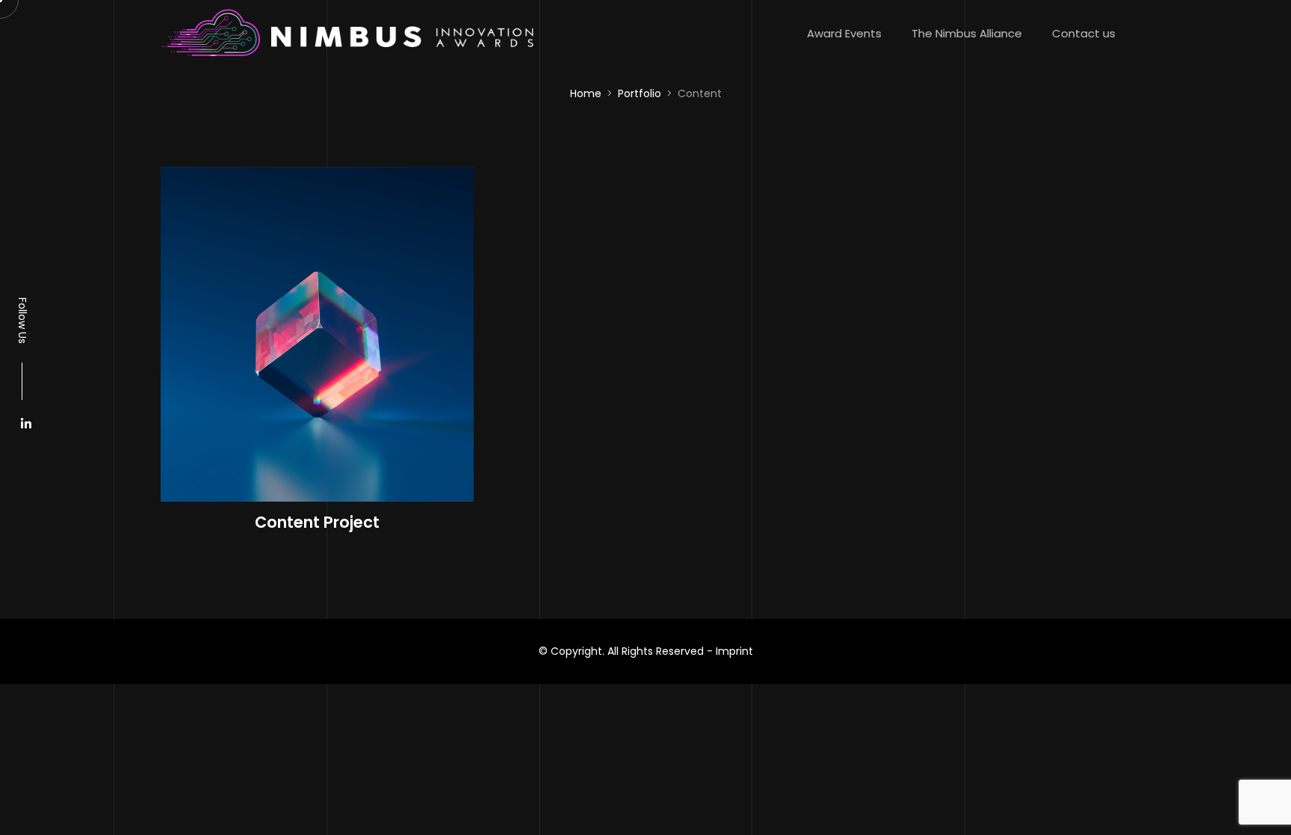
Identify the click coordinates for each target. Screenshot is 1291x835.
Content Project (317, 522)
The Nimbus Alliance (966, 33)
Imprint (734, 651)
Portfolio (639, 93)
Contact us (1083, 33)
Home (585, 93)
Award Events (844, 33)
